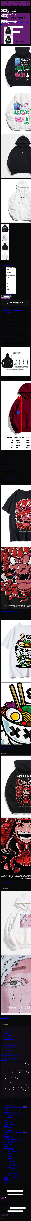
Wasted (10, 1156)
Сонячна (10, 1172)
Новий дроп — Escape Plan (13, 1107)
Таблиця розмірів (6, 265)
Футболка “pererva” (7, 747)
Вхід (2, 1197)
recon (9, 1153)
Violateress (11, 1162)
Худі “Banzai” (5, 882)
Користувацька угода (11, 1045)
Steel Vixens (8, 1037)
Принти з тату (13, 1174)
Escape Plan (8, 1035)
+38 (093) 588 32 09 (7, 1053)
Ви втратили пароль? (8, 1201)
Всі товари (8, 1030)
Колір (3, 270)
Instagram (4, 1060)
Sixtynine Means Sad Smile (13, 1114)
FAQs (6, 1048)
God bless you (12, 1168)
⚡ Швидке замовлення (15, 302)
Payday (6, 1108)
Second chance (13, 1165)
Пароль (4, 1194)
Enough (6, 1110)
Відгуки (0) (8, 312)
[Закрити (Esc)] (1, 1218)
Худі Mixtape (5, 1018)
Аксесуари (8, 1119)
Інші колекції (8, 1122)
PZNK (9, 1170)
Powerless (11, 1149)
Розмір (3, 285)
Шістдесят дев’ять (10, 1115)
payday (6, 1034)
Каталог (10, 22)
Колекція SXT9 (13, 1175)
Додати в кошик (5, 298)
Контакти (7, 1050)
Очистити (9, 294)
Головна (3, 22)
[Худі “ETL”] (8, 34)
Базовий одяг (9, 1039)
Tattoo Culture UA (14, 1160)
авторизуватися (13, 477)
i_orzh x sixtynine (13, 1151)
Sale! (5, 1121)
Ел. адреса (5, 1208)
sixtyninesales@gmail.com (9, 1055)
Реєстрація (4, 1214)
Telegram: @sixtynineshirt (9, 1058)
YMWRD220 (12, 1163)
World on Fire (8, 1032)
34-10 (9, 1167)
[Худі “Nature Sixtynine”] (8, 43)
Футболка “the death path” (9, 612)
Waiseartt (11, 1158)
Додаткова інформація (12, 310)
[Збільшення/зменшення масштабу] (3, 1218)
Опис (6, 309)
